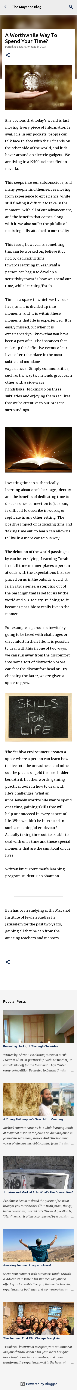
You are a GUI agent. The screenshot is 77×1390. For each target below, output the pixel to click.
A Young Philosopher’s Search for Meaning (33, 1119)
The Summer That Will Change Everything (32, 1338)
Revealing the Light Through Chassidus (30, 1046)
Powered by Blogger (41, 1384)
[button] (7, 55)
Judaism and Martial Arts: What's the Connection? (38, 1192)
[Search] (71, 7)
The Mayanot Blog (26, 7)
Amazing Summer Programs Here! (27, 1265)
